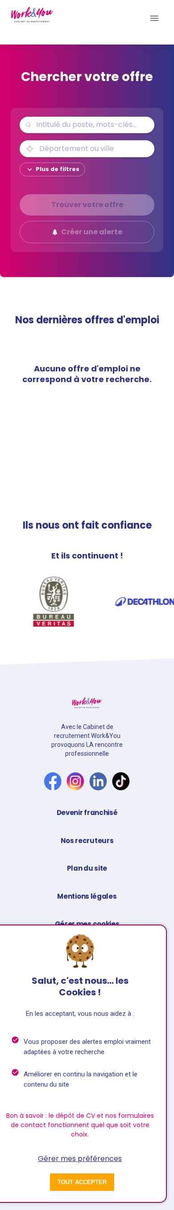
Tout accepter (82, 1182)
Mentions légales (86, 896)
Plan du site (87, 868)
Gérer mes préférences (80, 1158)
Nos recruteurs (87, 840)
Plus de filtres (57, 169)
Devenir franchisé (87, 812)
